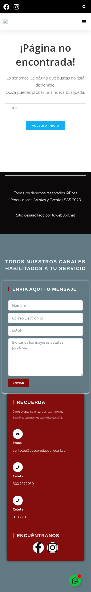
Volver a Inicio (45, 126)
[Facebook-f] (38, 547)
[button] (84, 6)
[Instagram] (52, 547)
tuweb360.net (63, 215)
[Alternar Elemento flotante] (75, 580)
